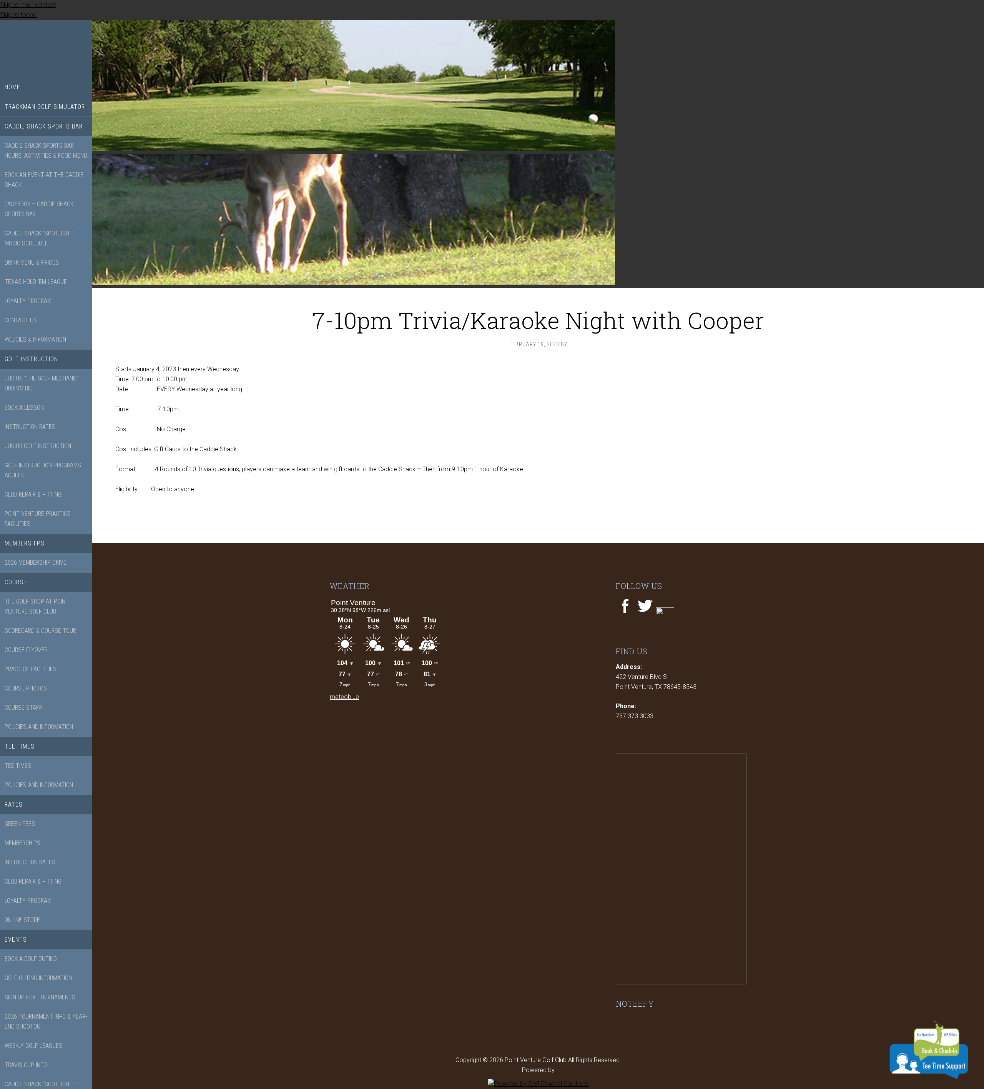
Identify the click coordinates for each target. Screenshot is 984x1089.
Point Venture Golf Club (46, 48)
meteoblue (344, 696)
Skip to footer (18, 14)
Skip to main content (28, 4)
